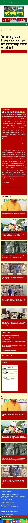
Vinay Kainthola (4, 51)
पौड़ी (15, 212)
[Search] (26, 24)
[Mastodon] (16, 112)
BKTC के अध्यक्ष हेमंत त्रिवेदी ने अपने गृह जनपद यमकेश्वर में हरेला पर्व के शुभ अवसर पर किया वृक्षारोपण (14, 225)
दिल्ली (15, 320)
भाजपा (15, 232)
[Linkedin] (11, 112)
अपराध (5, 297)
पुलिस (18, 297)
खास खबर (12, 212)
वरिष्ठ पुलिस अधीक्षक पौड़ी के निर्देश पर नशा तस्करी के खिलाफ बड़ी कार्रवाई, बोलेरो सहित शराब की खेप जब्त (14, 269)
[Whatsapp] (21, 112)
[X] (6, 112)
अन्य (3, 212)
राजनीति (18, 212)
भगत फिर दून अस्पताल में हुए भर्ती (19, 190)
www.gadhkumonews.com (11, 504)
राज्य (20, 212)
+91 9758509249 (8, 499)
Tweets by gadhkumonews (7, 514)
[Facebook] (3, 112)
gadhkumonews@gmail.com (7, 502)
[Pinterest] (13, 112)
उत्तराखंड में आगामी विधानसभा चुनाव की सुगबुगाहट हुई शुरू (14, 186)
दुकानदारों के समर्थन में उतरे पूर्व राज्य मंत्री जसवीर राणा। (14, 205)
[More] (23, 112)
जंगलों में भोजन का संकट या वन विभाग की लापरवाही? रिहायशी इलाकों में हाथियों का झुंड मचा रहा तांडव (14, 247)
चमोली (15, 297)
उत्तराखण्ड (5, 212)
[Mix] (18, 112)
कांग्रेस (9, 212)
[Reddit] (8, 112)
